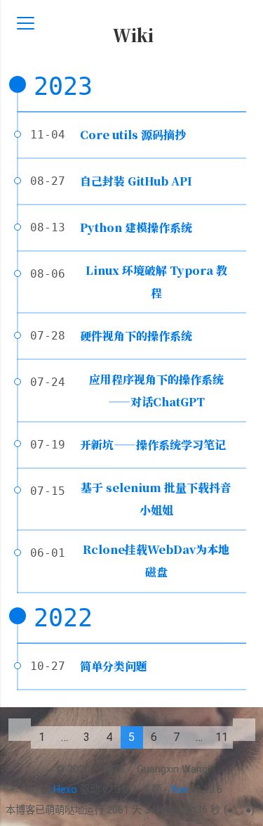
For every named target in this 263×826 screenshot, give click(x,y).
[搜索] (237, 24)
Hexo (65, 790)
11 (221, 737)
